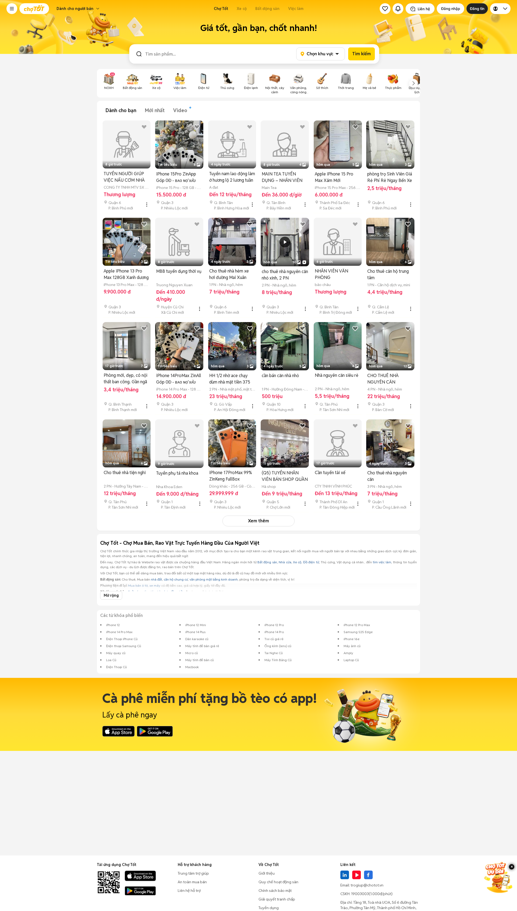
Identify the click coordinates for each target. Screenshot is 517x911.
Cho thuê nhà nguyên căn (387, 476)
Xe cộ (242, 8)
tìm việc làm (382, 562)
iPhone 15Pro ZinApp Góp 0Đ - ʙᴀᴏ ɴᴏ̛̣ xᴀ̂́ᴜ (176, 177)
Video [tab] (180, 110)
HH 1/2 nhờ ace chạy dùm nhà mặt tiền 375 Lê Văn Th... (229, 379)
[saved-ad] (385, 8)
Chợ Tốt (221, 8)
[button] (11, 8)
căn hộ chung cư (176, 579)
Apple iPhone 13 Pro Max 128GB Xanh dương (126, 274)
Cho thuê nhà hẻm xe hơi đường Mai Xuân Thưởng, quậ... (229, 274)
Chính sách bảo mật (275, 890)
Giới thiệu (266, 873)
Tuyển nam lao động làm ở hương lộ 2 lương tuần (232, 177)
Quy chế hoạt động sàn (278, 881)
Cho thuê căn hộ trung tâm (388, 274)
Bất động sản (267, 8)
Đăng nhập (450, 8)
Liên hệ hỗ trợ (189, 890)
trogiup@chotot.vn (367, 885)
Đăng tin (477, 8)
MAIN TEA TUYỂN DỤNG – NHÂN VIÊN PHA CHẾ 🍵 (282, 177)
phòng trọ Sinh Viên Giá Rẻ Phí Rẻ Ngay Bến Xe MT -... (389, 177)
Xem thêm (258, 521)
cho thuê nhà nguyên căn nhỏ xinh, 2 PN (285, 275)
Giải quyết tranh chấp (276, 899)
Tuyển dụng (268, 907)
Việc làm (295, 8)
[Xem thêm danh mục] (413, 83)
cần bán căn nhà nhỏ (280, 375)
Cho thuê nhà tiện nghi (125, 472)
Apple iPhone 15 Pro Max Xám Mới (334, 177)
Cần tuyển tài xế (330, 472)
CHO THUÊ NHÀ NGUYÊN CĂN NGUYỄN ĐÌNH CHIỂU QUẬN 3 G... (388, 379)
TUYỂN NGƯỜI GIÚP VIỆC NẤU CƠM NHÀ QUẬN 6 (124, 177)
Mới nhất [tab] (155, 110)
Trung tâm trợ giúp (193, 873)
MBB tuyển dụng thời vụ (178, 271)
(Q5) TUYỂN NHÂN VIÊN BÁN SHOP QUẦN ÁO (285, 476)
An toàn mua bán (192, 881)
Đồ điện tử (311, 562)
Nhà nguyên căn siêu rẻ (336, 375)
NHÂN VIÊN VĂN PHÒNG (331, 274)
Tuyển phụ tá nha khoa (177, 473)
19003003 (360, 893)
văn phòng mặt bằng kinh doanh (214, 579)
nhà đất (156, 579)
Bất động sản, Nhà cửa (274, 562)
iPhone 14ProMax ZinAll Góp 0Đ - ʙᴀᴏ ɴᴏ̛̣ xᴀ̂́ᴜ (178, 379)
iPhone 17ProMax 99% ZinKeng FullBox (230, 476)
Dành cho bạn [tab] (121, 110)
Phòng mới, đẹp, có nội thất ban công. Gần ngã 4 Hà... (125, 378)
